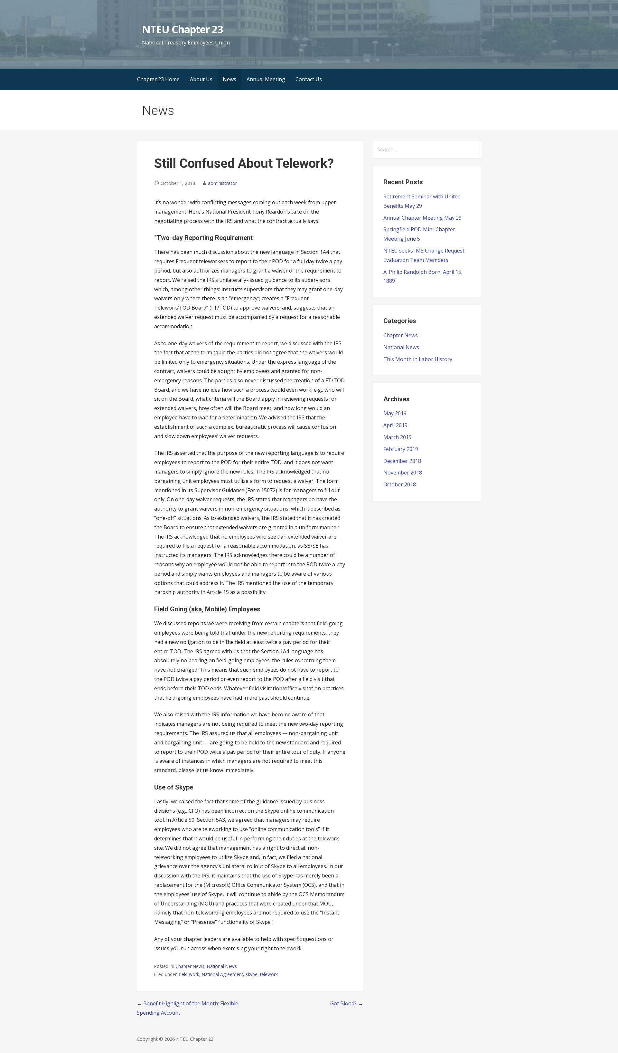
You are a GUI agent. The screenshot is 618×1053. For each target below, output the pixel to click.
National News (222, 966)
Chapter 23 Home (158, 79)
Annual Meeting (266, 79)
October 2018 (399, 484)
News (229, 79)
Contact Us (308, 79)
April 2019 (395, 425)
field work (189, 974)
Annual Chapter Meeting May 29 (422, 217)
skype (252, 974)
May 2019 (395, 413)
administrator (222, 183)
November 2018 (402, 472)
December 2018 (402, 460)
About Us (201, 79)
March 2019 (397, 437)
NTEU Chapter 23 (182, 29)
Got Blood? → (346, 1003)
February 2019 (400, 449)
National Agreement (222, 974)
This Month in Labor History (417, 359)
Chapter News (189, 966)
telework (269, 974)
